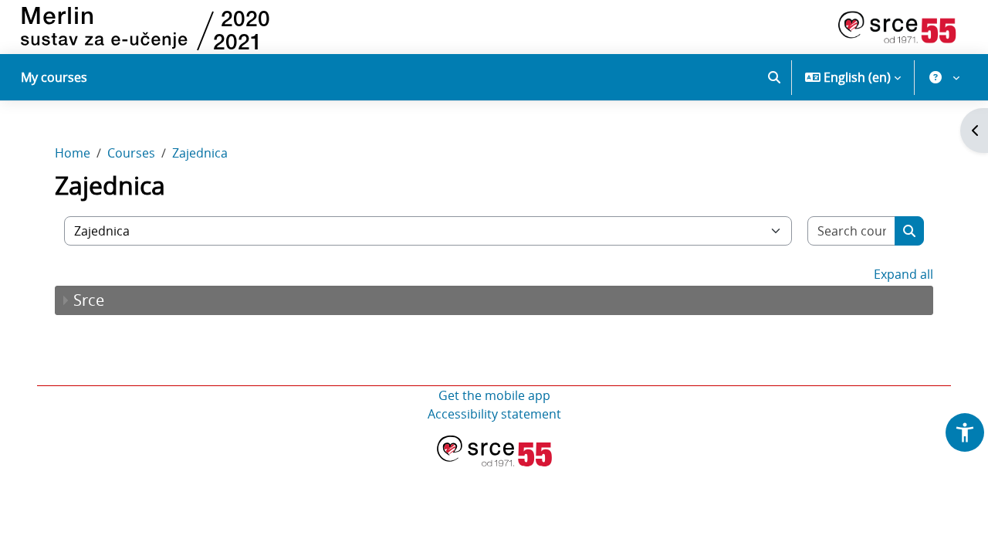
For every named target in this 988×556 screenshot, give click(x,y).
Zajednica (200, 152)
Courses (131, 152)
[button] (774, 77)
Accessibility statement (494, 413)
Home (72, 152)
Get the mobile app (494, 395)
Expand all (903, 274)
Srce (88, 300)
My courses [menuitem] (54, 77)
